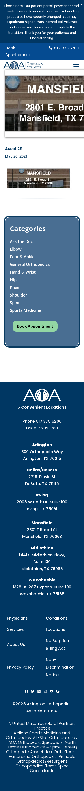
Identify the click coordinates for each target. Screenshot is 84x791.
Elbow (16, 249)
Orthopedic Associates (29, 752)
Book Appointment (17, 51)
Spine (15, 302)
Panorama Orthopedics (33, 756)
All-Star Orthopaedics (55, 737)
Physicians (17, 618)
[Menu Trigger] (76, 66)
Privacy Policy (20, 667)
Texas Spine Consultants (49, 768)
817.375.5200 (49, 421)
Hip (13, 279)
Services (15, 629)
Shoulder (18, 295)
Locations (55, 629)
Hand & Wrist (23, 272)
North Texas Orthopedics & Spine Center (41, 744)
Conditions (57, 618)
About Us (16, 644)
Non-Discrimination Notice (60, 667)
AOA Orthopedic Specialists (35, 742)
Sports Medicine (25, 310)
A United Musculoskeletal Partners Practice (42, 726)
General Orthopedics (30, 264)
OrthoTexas (65, 752)
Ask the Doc (21, 241)
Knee (14, 287)
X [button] (81, 4)
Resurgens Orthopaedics (41, 763)
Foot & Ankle (22, 256)
